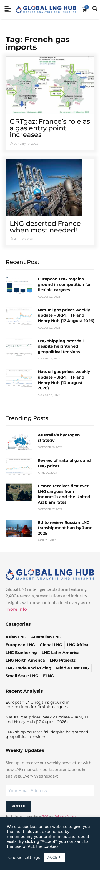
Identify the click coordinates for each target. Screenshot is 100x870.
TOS (45, 817)
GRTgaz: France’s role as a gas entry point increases (50, 128)
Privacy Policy (65, 817)
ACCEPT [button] (55, 857)
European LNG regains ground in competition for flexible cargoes (64, 284)
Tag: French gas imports (38, 43)
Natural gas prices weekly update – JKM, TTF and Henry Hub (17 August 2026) (66, 315)
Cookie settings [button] (24, 857)
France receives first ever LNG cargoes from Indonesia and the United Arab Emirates (64, 494)
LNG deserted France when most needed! (45, 226)
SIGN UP (18, 806)
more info (16, 609)
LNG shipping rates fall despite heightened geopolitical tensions (61, 346)
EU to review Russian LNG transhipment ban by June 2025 (65, 528)
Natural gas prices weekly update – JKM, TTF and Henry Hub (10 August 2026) (64, 379)
